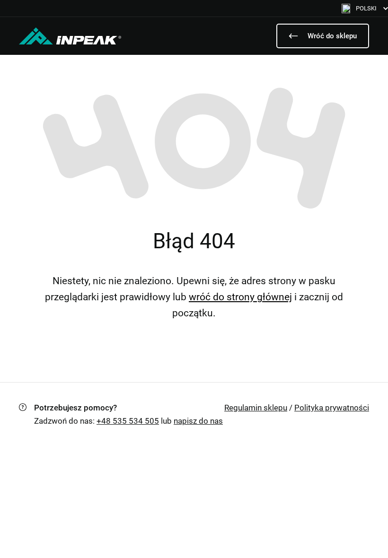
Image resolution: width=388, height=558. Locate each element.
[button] (365, 8)
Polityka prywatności (331, 407)
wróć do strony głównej (240, 297)
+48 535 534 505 (128, 421)
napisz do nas (198, 421)
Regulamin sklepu (255, 407)
